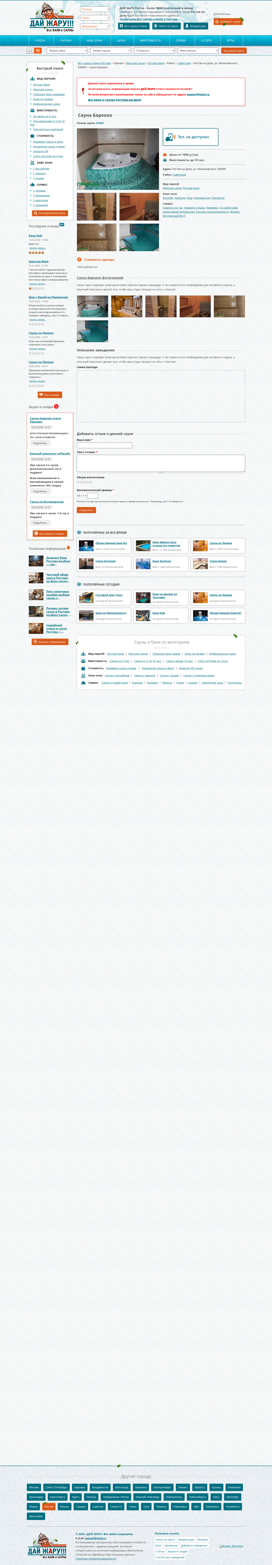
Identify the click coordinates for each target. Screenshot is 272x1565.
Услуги (206, 40)
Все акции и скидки (51, 533)
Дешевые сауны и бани (48, 141)
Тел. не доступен (193, 136)
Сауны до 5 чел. (120, 661)
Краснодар (36, 1497)
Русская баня (156, 63)
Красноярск (57, 1497)
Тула (146, 1506)
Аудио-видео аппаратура (179, 211)
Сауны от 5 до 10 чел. (148, 661)
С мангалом (40, 200)
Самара (81, 1506)
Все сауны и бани (136, 26)
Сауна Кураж (218, 561)
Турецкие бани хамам (166, 653)
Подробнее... (40, 443)
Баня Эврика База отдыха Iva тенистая (166, 543)
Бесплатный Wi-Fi (174, 216)
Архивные (171, 1545)
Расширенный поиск (52, 213)
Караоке (137, 682)
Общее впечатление (90, 477)
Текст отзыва (87, 452)
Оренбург (232, 1497)
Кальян (193, 682)
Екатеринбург (162, 1487)
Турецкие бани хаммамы (49, 94)
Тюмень (161, 1506)
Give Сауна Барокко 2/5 (81, 482)
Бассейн (168, 198)
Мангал (167, 682)
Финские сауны (43, 89)
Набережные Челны (116, 1497)
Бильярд (152, 682)
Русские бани (41, 84)
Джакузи (180, 198)
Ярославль (36, 1516)
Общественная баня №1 (111, 543)
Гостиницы (235, 682)
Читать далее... (37, 248)
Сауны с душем (169, 675)
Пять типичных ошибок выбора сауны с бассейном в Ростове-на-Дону (58, 598)
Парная (65, 40)
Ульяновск (180, 1506)
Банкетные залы (212, 682)
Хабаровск (212, 1506)
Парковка (212, 207)
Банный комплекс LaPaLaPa (50, 453)
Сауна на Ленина (41, 333)
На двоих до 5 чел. (45, 116)
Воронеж (141, 1487)
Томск (132, 1506)
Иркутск (200, 1487)
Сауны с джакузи (144, 675)
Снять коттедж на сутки (48, 156)
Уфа (196, 1506)
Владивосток (100, 1487)
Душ (189, 198)
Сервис (181, 40)
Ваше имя (85, 440)
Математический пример (95, 490)
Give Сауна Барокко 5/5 (91, 482)
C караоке (39, 190)
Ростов (49, 1506)
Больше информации (52, 642)
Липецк (91, 1497)
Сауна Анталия (105, 561)
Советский (184, 63)
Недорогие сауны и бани (49, 146)
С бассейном (41, 168)
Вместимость (150, 40)
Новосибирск (197, 1497)
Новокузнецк (174, 1497)
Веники (234, 211)
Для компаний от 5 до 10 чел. (47, 122)
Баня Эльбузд (161, 561)
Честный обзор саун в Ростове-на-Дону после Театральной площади (57, 581)
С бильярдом (41, 195)
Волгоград (121, 1487)
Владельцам (198, 26)
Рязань (64, 1506)
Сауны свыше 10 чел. (179, 661)
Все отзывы (51, 395)
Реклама (202, 1539)
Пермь (33, 1506)
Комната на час (173, 207)
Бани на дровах (43, 99)
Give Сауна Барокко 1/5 (78, 482)
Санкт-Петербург (56, 1487)
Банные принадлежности (212, 211)
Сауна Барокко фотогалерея (100, 277)
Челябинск (233, 1506)
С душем (38, 178)
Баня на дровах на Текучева (164, 595)
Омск (216, 1497)
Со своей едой (228, 207)
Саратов (98, 1506)
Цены (121, 40)
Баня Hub (35, 235)
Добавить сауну (230, 21)
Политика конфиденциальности (95, 1558)
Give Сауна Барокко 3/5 (84, 482)
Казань (216, 1487)
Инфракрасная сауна (46, 104)
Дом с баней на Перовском (48, 297)
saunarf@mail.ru (198, 94)
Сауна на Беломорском (47, 502)
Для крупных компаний (48, 129)
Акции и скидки (178, 1551)
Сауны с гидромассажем (198, 675)
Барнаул (79, 1487)
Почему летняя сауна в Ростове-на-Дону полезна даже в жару (58, 613)
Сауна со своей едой (115, 682)
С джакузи (39, 173)
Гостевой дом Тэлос (108, 595)
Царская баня (38, 261)
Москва (34, 1487)
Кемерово (234, 1487)
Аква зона (94, 40)
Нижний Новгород (147, 1497)
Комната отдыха (194, 207)
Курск (75, 1497)
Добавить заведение (194, 1545)
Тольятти (116, 1506)
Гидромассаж (201, 198)
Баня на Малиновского (110, 613)
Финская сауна (135, 63)
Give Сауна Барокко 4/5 (87, 482)
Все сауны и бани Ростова (94, 63)
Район (40, 40)
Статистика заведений (170, 1557)
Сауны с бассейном (117, 675)
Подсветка (218, 198)
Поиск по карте (168, 26)
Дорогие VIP (40, 151)
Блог (158, 1545)
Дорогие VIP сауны (191, 668)
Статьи (160, 1551)
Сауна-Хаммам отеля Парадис (45, 419)
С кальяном (40, 205)
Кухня (180, 682)
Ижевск (183, 1487)
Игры (230, 40)
